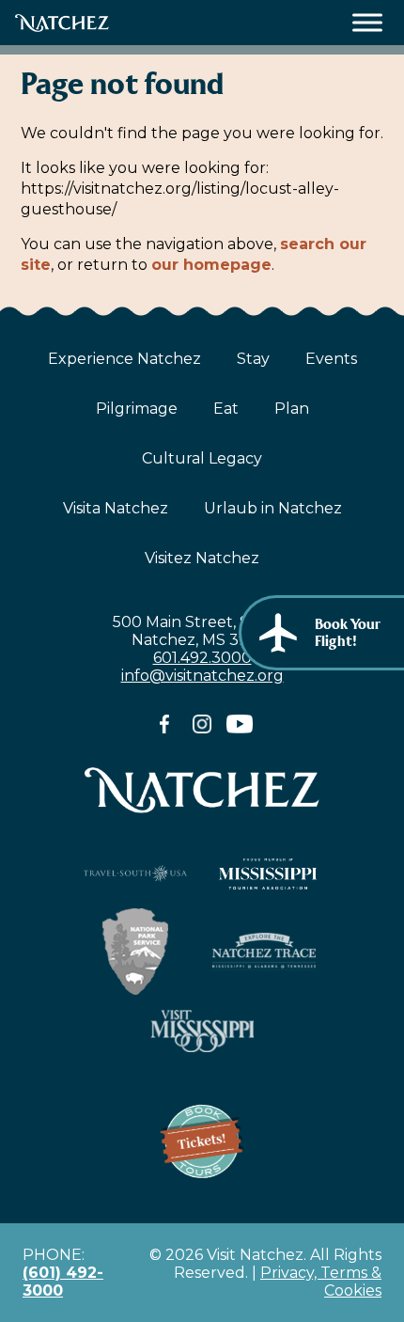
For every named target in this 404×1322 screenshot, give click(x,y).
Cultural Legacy (202, 458)
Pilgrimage (137, 408)
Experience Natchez (124, 359)
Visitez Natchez (202, 558)
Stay (253, 359)
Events (331, 359)
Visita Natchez (115, 508)
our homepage (211, 265)
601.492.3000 (202, 658)
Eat (226, 408)
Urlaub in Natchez (273, 508)
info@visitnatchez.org (202, 676)
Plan (291, 408)
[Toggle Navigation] (368, 23)
